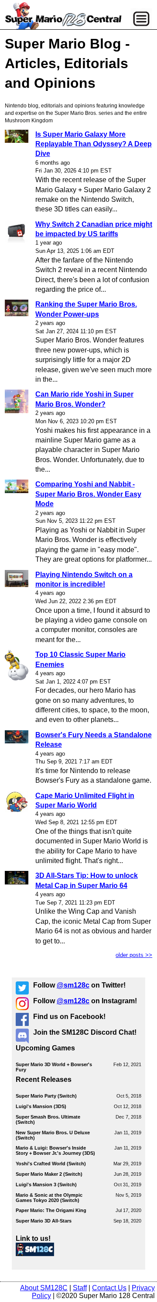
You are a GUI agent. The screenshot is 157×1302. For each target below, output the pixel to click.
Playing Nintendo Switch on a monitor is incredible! (84, 579)
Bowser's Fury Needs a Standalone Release (93, 739)
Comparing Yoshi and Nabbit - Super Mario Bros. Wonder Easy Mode (88, 494)
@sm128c (73, 985)
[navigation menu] (141, 19)
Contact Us (109, 1288)
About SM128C (44, 1288)
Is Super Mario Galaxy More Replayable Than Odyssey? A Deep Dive (93, 144)
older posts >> (134, 955)
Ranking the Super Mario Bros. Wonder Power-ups (86, 309)
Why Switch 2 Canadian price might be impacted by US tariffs (93, 229)
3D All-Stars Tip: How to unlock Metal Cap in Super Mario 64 (86, 880)
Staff (80, 1288)
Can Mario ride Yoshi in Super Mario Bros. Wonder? (84, 399)
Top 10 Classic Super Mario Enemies (80, 659)
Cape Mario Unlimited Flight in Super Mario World (84, 800)
